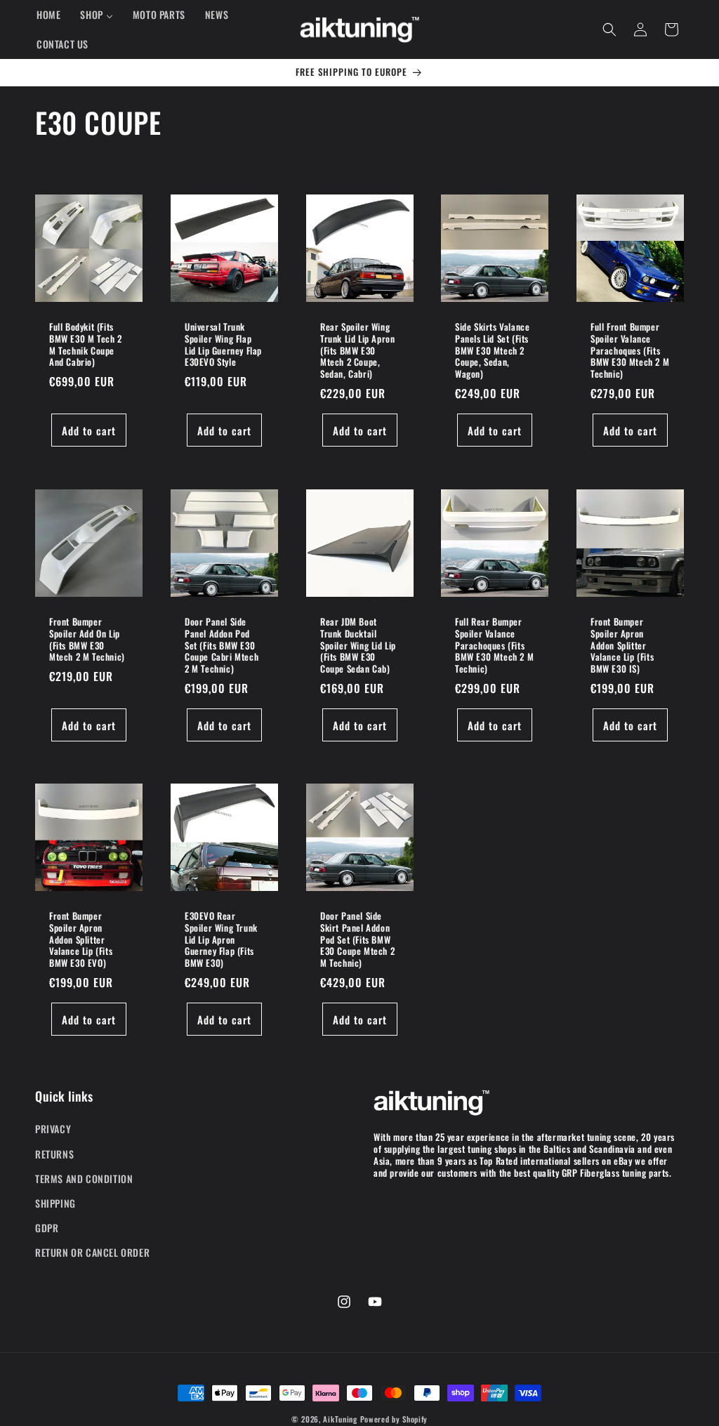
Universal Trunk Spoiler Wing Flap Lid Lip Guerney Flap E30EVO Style (223, 345)
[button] (609, 29)
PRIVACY (53, 1128)
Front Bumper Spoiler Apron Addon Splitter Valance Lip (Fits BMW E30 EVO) (80, 939)
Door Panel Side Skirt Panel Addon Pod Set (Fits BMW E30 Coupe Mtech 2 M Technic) (357, 939)
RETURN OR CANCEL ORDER (92, 1252)
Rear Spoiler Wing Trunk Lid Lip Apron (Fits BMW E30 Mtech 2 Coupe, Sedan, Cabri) (357, 350)
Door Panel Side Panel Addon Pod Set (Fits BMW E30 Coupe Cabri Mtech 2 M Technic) (221, 644)
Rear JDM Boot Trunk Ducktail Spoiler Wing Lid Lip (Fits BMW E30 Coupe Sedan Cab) (358, 644)
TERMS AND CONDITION (84, 1178)
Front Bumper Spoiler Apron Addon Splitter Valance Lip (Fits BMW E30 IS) (622, 644)
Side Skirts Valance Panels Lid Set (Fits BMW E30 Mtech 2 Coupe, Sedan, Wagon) (492, 350)
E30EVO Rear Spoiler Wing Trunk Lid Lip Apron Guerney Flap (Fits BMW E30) (221, 939)
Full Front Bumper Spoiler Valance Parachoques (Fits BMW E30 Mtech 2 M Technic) (630, 350)
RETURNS (54, 1154)
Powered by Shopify (394, 1419)
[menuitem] (48, 14)
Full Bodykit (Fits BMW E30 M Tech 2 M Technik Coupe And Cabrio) (85, 345)
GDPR (46, 1227)
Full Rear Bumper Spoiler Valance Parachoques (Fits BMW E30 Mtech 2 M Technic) (494, 644)
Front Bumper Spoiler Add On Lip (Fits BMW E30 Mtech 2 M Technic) (87, 639)
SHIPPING (55, 1203)
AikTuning (340, 1419)
